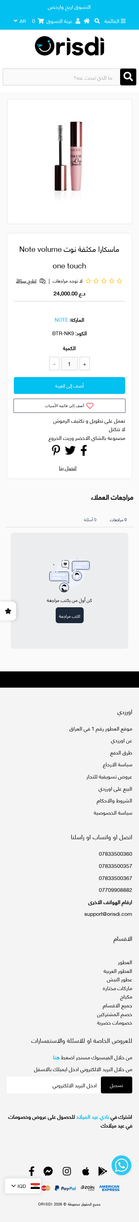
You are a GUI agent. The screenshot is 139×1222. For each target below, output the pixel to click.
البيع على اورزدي (115, 788)
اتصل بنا (68, 467)
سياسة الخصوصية (113, 812)
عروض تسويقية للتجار (109, 776)
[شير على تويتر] (70, 452)
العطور (125, 961)
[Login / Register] (78, 20)
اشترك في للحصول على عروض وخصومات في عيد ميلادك (70, 1120)
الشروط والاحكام (114, 800)
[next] (123, 162)
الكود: (81, 333)
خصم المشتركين (114, 1013)
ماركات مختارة (117, 987)
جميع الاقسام (117, 1005)
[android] (103, 1172)
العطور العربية (118, 970)
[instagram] (67, 1172)
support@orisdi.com (108, 913)
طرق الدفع (121, 752)
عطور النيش (119, 979)
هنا (56, 1057)
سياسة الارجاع (117, 764)
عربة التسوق (52, 20)
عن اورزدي (121, 740)
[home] (87, 20)
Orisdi (45, 1203)
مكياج (126, 996)
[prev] (18, 162)
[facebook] (32, 1172)
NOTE (61, 319)
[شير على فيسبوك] (83, 452)
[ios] (85, 1172)
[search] (97, 20)
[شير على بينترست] (56, 452)
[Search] (128, 77)
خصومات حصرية (114, 1022)
